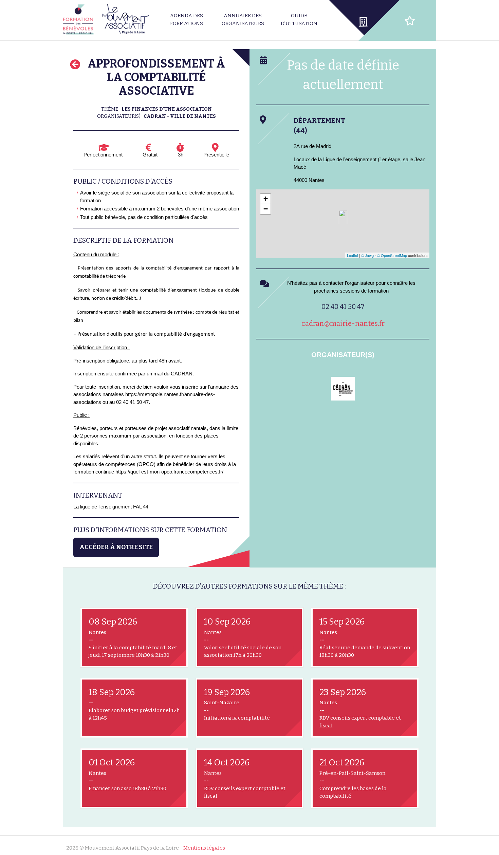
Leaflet (352, 255)
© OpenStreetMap (392, 255)
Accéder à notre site (116, 547)
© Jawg (367, 255)
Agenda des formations (186, 19)
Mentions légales (204, 848)
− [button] (265, 209)
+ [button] (265, 198)
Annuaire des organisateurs (243, 19)
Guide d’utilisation (299, 19)
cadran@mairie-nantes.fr (343, 323)
